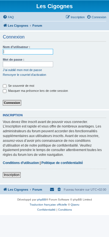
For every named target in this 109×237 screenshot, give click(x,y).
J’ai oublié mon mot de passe (22, 70)
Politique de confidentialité (62, 163)
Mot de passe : (13, 59)
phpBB (41, 199)
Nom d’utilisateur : (16, 47)
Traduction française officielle (48, 204)
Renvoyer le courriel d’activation (24, 74)
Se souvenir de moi (20, 85)
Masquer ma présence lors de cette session (37, 90)
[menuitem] (8, 17)
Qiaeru (75, 204)
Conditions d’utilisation (21, 163)
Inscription (12, 175)
